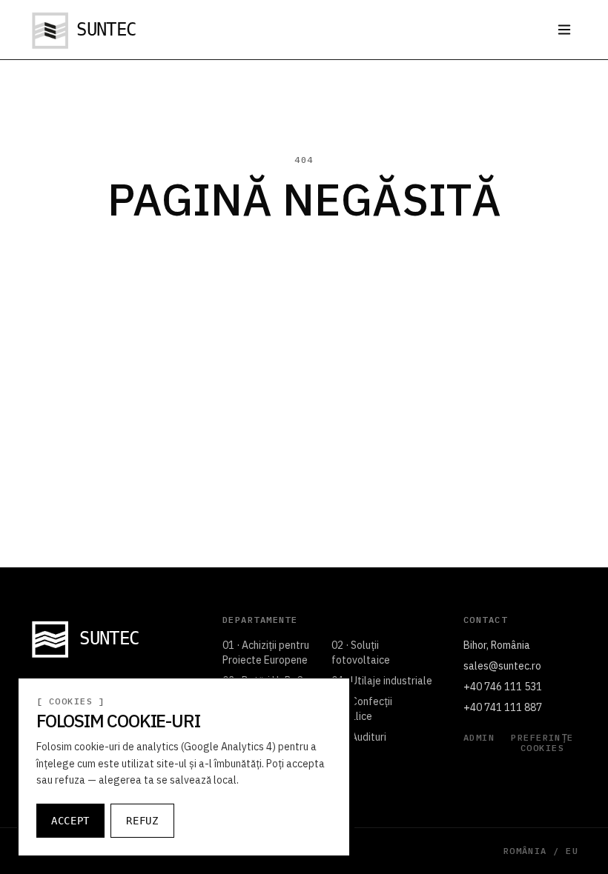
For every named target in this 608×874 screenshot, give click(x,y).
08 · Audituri (358, 737)
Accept (70, 821)
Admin (479, 738)
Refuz (142, 821)
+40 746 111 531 (502, 686)
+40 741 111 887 (502, 707)
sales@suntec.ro (502, 666)
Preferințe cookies (542, 743)
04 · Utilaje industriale (381, 680)
